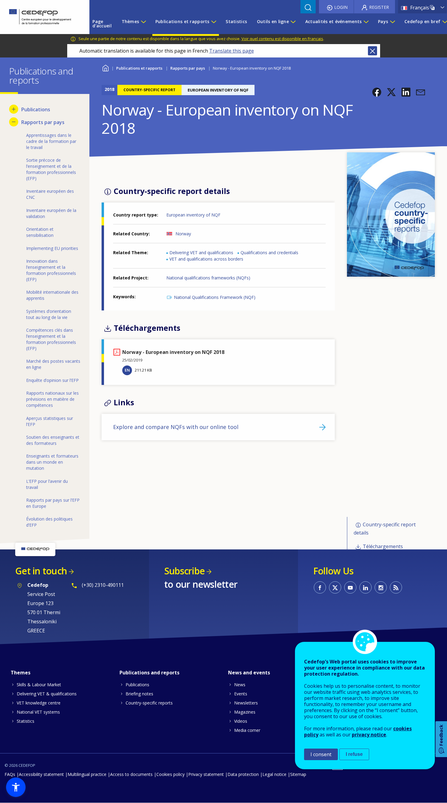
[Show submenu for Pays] (392, 23)
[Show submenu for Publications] (13, 109)
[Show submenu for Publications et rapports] (213, 23)
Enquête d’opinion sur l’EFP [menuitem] (52, 380)
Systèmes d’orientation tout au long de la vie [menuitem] (48, 314)
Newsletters (246, 703)
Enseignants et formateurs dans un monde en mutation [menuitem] (52, 462)
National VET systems (38, 712)
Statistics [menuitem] (236, 21)
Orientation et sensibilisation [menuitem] (40, 232)
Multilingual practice (87, 774)
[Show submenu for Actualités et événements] (365, 23)
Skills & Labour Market (39, 684)
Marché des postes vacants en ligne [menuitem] (53, 364)
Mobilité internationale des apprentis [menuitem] (52, 295)
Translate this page (231, 50)
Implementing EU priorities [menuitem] (52, 248)
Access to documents (131, 774)
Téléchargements (383, 546)
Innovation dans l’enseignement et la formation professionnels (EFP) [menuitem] (51, 270)
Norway (183, 234)
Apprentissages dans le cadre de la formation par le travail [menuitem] (51, 141)
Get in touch (41, 571)
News (239, 684)
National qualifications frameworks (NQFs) (208, 278)
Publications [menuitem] (35, 109)
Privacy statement (206, 774)
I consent (320, 754)
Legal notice (274, 774)
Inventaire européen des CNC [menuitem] (50, 194)
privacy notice (369, 734)
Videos (240, 721)
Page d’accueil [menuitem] (102, 24)
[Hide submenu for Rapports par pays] (13, 121)
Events (240, 694)
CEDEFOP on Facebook (320, 587)
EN (127, 370)
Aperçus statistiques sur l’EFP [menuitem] (49, 421)
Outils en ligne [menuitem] (273, 21)
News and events (249, 672)
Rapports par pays (187, 68)
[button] (377, 92)
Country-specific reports (149, 703)
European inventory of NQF (193, 215)
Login (341, 7)
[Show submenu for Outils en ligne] (292, 23)
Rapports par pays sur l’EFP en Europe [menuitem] (53, 503)
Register (379, 7)
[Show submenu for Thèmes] (143, 23)
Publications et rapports (139, 68)
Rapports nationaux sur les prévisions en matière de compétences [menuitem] (52, 399)
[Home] (40, 17)
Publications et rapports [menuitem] (182, 21)
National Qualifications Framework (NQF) (214, 297)
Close (372, 50)
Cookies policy (170, 774)
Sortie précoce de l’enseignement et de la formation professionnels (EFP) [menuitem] (51, 169)
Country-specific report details (385, 528)
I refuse (354, 754)
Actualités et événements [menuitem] (333, 21)
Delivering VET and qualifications (201, 252)
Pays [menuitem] (383, 21)
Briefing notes (139, 694)
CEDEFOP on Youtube (350, 587)
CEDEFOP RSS (396, 587)
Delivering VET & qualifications (47, 694)
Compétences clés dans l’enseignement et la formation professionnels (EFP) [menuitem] (51, 339)
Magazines (244, 712)
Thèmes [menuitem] (130, 21)
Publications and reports (149, 672)
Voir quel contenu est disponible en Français (282, 38)
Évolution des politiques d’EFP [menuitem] (49, 522)
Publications (137, 684)
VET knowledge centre (39, 703)
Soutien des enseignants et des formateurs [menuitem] (52, 440)
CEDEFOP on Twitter (335, 587)
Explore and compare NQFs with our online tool (175, 427)
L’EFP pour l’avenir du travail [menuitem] (47, 484)
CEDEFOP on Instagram (381, 587)
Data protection (243, 774)
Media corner (247, 730)
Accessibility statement (41, 774)
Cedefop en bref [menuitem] (422, 21)
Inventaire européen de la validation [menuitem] (51, 213)
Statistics (25, 721)
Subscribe (184, 571)
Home (105, 67)
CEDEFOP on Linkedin (365, 587)
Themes (20, 672)
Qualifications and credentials (269, 252)
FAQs (10, 774)
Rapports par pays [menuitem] (42, 122)
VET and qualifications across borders (206, 259)
